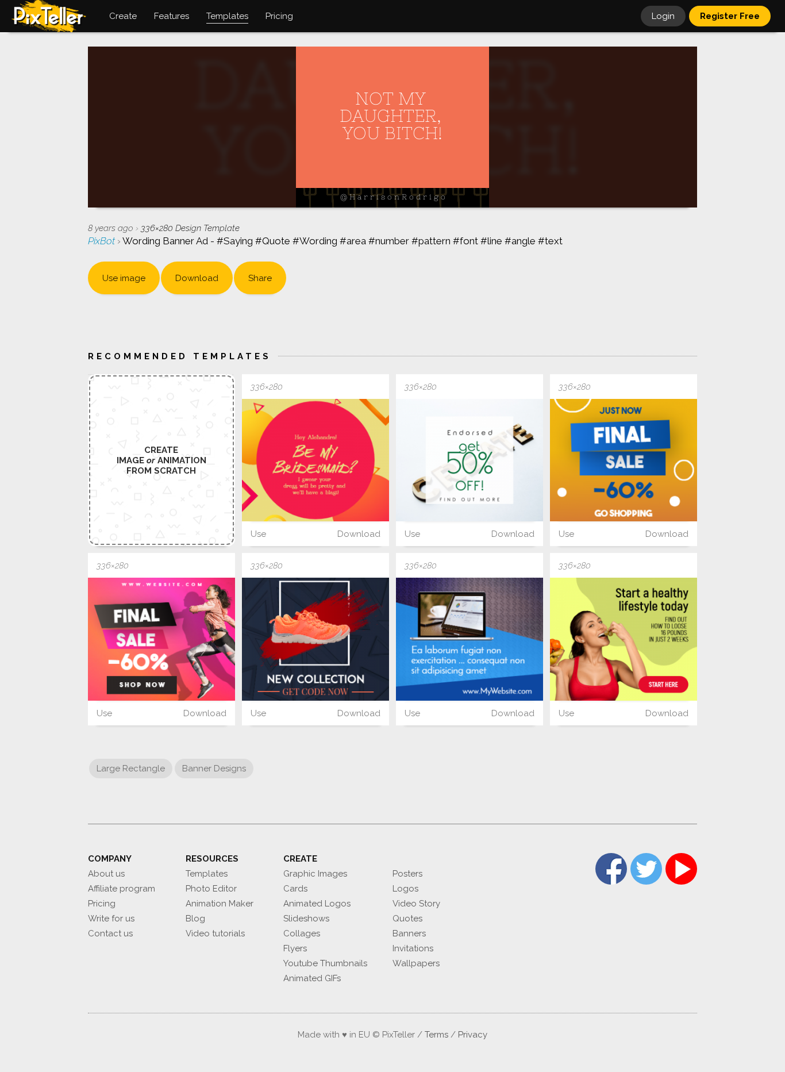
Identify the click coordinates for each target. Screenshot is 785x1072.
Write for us (111, 918)
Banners (409, 933)
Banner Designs (214, 768)
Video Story (416, 903)
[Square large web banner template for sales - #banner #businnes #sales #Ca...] (469, 460)
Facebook (611, 869)
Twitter (646, 869)
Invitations (412, 948)
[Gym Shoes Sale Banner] (315, 639)
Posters (407, 874)
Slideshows (306, 918)
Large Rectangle (131, 768)
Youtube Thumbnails (325, 963)
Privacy (472, 1034)
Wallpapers (416, 963)
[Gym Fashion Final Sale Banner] (161, 639)
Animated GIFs (312, 978)
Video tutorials (215, 933)
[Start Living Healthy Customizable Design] (623, 639)
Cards (295, 888)
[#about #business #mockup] (469, 639)
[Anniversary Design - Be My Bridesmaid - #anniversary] (315, 460)
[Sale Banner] (623, 460)
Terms (436, 1034)
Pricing (102, 903)
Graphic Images (315, 874)
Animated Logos (317, 903)
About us (106, 874)
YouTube (681, 869)
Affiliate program (121, 888)
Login (663, 16)
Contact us (110, 933)
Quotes (407, 918)
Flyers (295, 948)
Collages (301, 933)
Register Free (730, 16)
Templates (207, 874)
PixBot (102, 241)
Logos (405, 888)
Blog (195, 918)
